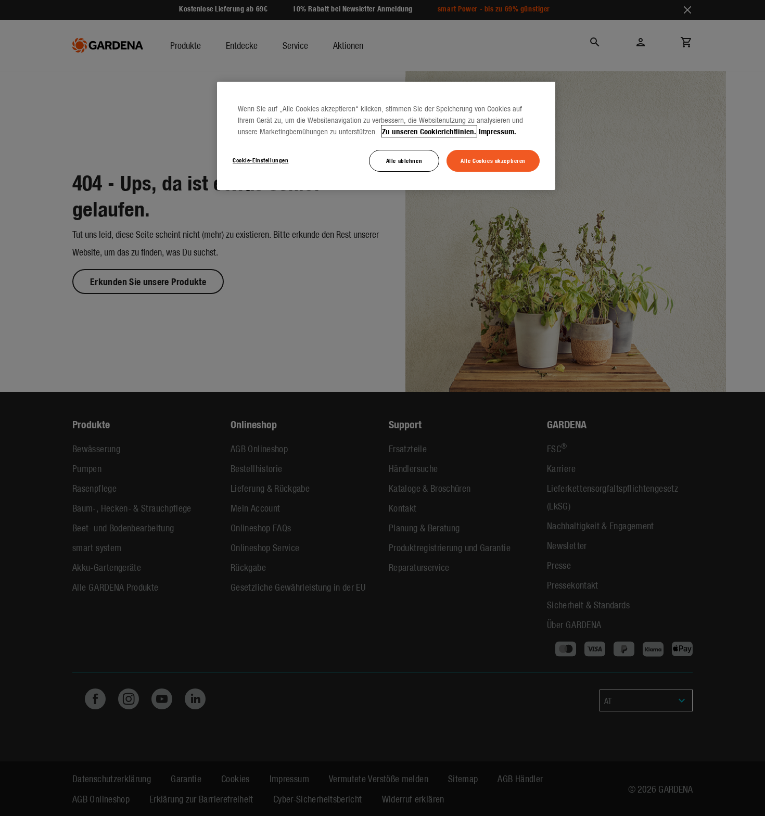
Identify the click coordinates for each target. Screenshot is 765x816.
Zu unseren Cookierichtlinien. (429, 131)
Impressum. (497, 131)
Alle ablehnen (404, 160)
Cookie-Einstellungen (260, 160)
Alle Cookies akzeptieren (493, 160)
